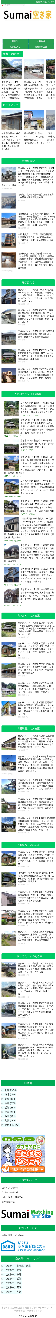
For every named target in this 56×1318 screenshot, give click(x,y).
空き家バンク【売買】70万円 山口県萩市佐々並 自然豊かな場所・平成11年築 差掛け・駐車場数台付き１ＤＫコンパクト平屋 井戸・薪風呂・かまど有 (37, 487)
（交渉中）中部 (13, 1274)
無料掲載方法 (41, 46)
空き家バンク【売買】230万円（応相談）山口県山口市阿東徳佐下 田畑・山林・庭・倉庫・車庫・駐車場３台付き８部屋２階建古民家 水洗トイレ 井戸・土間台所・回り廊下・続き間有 (35, 917)
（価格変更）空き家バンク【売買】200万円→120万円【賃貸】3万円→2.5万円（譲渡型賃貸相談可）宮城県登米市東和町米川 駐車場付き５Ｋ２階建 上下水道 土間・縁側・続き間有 (36, 219)
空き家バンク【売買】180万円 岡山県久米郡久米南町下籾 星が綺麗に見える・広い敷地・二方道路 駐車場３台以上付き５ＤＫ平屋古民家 (37, 407)
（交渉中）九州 (13, 1291)
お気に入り (15, 46)
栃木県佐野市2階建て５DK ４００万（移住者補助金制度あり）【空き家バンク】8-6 (34, 138)
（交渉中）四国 (13, 1287)
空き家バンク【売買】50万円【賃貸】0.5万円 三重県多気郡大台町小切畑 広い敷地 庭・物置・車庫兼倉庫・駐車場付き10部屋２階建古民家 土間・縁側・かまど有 (37, 426)
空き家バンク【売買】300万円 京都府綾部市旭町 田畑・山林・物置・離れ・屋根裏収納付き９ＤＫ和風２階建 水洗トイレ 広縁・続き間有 (37, 506)
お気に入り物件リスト (12, 1187)
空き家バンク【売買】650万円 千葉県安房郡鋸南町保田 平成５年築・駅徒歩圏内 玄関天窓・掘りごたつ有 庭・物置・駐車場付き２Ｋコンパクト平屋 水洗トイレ (35, 1050)
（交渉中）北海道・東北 (18, 1265)
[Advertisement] (28, 28)
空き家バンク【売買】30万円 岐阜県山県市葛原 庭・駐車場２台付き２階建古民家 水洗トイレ (37, 443)
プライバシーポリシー (42, 1307)
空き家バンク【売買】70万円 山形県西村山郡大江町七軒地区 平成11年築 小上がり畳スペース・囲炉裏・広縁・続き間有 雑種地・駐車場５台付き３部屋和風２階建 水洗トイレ (36, 741)
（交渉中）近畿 (13, 1278)
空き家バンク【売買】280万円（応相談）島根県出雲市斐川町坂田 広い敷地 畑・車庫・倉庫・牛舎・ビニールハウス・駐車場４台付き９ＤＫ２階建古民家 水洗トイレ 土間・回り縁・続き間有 (29, 465)
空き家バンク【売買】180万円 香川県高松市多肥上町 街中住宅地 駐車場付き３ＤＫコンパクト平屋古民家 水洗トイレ (33, 90)
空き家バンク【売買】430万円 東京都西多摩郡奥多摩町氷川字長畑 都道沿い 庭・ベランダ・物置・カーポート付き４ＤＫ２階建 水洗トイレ (37, 595)
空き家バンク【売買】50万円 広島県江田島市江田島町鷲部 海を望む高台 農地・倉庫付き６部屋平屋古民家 (36, 334)
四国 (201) (10, 1116)
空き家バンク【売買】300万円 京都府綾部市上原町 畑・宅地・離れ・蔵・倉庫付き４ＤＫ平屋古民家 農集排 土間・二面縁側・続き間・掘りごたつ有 (35, 988)
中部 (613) (10, 1103)
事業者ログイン (34, 1311)
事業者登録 (19, 1311)
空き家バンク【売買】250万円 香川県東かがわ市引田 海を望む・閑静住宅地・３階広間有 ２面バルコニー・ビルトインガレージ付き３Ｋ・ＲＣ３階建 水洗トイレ (35, 295)
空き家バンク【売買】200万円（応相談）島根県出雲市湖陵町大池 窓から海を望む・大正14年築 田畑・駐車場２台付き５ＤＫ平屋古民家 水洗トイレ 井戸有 (36, 316)
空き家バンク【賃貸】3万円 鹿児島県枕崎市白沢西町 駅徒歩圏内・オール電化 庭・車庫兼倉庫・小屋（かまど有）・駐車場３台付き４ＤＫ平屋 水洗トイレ (35, 708)
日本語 (7, 5)
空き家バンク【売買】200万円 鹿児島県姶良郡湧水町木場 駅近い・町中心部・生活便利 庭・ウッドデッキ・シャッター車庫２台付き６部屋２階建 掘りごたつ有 (35, 1009)
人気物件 (41, 41)
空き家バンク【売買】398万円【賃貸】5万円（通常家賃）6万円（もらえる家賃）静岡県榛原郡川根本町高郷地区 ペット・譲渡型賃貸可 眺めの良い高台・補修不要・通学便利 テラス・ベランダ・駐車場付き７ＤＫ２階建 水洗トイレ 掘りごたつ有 (28, 177)
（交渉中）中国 (13, 1283)
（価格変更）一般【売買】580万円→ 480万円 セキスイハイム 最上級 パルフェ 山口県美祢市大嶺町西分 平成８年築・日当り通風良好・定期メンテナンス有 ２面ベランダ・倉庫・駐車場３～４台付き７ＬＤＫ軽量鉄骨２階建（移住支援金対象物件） (29, 528)
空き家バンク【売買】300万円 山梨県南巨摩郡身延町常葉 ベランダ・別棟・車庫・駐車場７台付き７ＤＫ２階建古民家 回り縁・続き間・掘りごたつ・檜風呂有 (35, 1030)
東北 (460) (10, 1094)
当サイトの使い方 (10, 1192)
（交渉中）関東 (13, 1270)
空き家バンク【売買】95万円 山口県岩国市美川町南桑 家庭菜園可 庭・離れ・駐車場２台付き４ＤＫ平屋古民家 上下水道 (11, 90)
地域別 (15, 41)
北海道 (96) (11, 1090)
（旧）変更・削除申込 (12, 1197)
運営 (27, 1307)
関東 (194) (10, 1098)
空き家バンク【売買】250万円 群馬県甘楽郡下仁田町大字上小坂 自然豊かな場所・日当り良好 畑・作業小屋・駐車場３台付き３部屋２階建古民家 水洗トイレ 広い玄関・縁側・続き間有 (29, 553)
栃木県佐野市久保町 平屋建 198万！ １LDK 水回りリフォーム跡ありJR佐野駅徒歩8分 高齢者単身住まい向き (11, 141)
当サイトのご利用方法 (11, 1307)
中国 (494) (10, 1112)
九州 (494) (10, 1120)
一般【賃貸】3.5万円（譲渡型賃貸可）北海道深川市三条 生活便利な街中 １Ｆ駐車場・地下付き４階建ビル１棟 (36, 237)
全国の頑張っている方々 (13, 1235)
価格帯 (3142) (12, 1124)
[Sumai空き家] (28, 19)
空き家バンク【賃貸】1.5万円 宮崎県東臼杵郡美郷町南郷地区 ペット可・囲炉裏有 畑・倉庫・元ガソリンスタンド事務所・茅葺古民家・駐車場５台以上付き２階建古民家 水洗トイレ (36, 824)
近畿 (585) (10, 1107)
